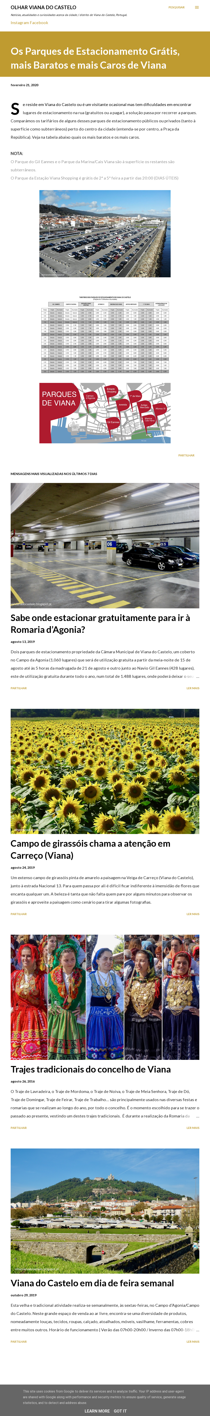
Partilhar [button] (186, 455)
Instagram (20, 22)
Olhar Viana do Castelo (43, 7)
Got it (120, 1411)
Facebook (39, 22)
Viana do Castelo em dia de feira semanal (92, 1283)
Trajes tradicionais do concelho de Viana (91, 1069)
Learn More (97, 1411)
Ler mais (193, 688)
